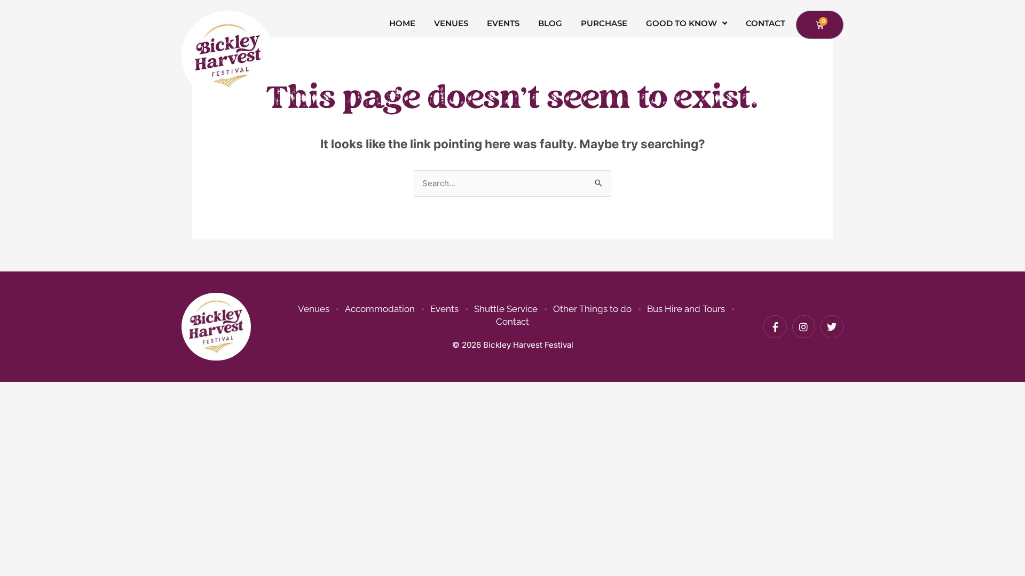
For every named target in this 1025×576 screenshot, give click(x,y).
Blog (550, 23)
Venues (451, 23)
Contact (765, 23)
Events (503, 23)
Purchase (604, 23)
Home (402, 23)
